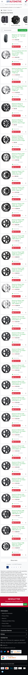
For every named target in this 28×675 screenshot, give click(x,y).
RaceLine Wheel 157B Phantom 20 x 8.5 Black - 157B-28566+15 (19, 350)
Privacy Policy (5, 615)
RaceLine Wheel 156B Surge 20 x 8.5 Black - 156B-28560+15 (18, 237)
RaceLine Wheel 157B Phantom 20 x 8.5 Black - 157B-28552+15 (19, 318)
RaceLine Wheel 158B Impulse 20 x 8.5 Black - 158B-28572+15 (19, 528)
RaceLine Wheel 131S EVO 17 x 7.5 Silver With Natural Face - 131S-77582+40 (19, 53)
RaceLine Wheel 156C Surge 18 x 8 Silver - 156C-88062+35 (18, 286)
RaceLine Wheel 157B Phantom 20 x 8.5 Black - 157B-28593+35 (19, 431)
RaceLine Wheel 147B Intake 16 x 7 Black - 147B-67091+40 (18, 173)
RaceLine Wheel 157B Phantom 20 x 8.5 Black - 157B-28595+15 (19, 447)
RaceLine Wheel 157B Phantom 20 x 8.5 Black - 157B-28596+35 (19, 496)
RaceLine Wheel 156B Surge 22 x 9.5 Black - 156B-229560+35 (18, 269)
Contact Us (4, 645)
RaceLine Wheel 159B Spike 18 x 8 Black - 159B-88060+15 (18, 544)
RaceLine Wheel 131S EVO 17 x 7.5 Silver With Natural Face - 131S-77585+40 (19, 71)
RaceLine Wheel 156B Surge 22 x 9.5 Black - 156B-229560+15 (18, 253)
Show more (14, 560)
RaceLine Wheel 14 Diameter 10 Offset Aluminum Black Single (18, 105)
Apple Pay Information (7, 613)
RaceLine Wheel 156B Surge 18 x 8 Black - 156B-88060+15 (18, 221)
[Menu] (2, 1)
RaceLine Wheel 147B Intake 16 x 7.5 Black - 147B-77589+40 (18, 189)
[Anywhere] (2, 4)
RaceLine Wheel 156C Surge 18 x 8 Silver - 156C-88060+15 (18, 302)
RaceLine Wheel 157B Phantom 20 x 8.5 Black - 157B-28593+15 (19, 415)
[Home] (1, 10)
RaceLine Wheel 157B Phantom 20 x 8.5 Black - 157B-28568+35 (19, 383)
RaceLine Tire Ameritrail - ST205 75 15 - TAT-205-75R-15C (19, 36)
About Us (4, 618)
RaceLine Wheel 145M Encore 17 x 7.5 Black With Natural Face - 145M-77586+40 (18, 156)
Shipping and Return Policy (8, 621)
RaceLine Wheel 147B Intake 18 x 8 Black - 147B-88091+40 (18, 205)
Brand (5, 10)
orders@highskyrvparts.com (8, 647)
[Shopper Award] (16, 651)
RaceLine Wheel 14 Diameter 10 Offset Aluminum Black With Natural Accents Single (18, 138)
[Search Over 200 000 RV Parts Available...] (25, 4)
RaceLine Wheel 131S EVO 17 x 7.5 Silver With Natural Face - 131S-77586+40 (19, 88)
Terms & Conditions (6, 626)
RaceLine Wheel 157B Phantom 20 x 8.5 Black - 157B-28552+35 (19, 334)
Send (25, 604)
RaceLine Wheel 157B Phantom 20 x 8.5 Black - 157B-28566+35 (19, 367)
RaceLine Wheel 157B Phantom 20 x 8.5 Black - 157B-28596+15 (19, 480)
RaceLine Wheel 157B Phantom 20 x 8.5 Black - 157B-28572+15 (19, 399)
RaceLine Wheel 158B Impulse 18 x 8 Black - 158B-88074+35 (18, 512)
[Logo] (14, 1)
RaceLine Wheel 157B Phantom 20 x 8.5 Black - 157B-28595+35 (19, 463)
